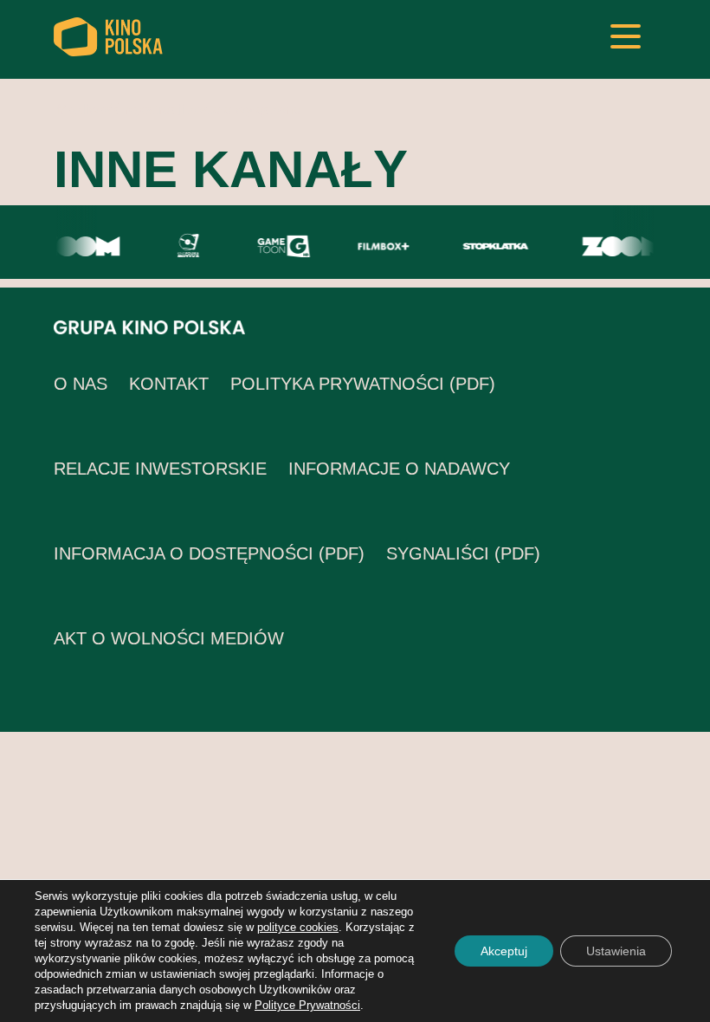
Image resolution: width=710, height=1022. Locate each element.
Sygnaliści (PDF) (463, 553)
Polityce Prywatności (307, 1005)
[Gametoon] (280, 244)
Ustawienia (616, 951)
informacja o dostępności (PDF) (209, 553)
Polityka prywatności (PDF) (362, 383)
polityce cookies (298, 927)
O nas (80, 383)
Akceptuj (504, 951)
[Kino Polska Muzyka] (185, 244)
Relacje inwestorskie (160, 468)
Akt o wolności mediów (169, 638)
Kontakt (169, 383)
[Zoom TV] (74, 244)
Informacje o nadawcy (399, 468)
